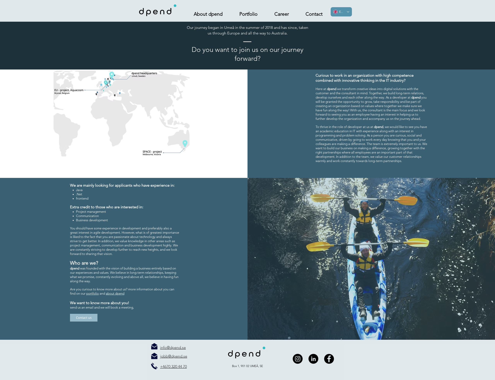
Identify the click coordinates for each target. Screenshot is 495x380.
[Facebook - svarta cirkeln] (329, 359)
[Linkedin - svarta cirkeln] (313, 359)
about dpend (115, 293)
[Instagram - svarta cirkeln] (298, 359)
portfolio (92, 293)
